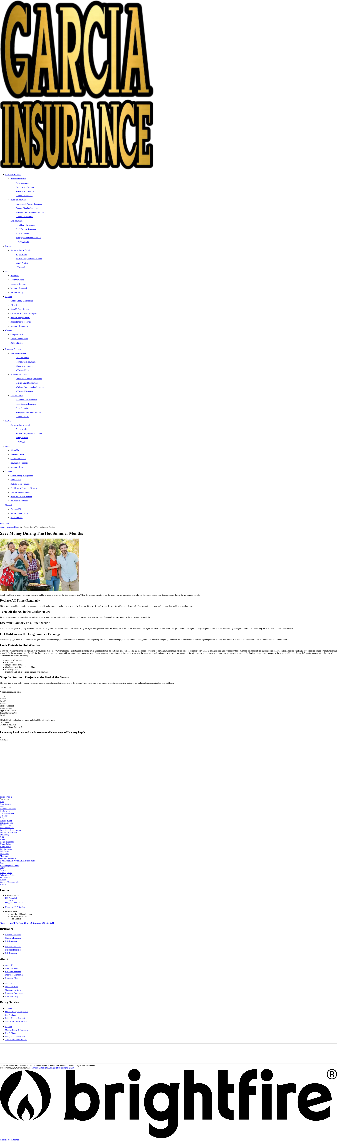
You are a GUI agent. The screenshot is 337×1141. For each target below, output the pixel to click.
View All (4, 884)
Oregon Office (17, 334)
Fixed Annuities (22, 233)
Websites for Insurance (9, 1140)
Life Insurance (17, 221)
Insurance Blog (17, 292)
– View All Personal (24, 195)
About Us (15, 275)
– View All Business (24, 216)
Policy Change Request (20, 317)
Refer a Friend (17, 343)
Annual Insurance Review (21, 322)
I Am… (8, 246)
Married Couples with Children (29, 259)
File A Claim (16, 305)
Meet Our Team (17, 280)
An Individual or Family (21, 250)
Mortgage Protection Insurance (28, 238)
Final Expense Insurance (26, 229)
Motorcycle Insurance (25, 191)
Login (71, 1068)
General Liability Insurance (27, 208)
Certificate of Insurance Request (24, 313)
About (8, 271)
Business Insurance (18, 200)
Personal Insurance (18, 179)
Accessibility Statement (58, 1068)
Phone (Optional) (7, 706)
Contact (8, 330)
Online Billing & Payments (22, 301)
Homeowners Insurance (26, 187)
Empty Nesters (22, 263)
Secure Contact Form (19, 339)
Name (3, 696)
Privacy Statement (39, 1068)
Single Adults (21, 254)
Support (8, 296)
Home (2, 527)
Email (3, 701)
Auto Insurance (22, 183)
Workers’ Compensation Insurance (30, 212)
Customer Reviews (18, 284)
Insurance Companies (19, 288)
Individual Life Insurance (26, 225)
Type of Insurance (8, 710)
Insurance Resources (19, 326)
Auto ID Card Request (20, 309)
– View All (20, 267)
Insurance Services (13, 174)
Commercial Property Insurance (29, 204)
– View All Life (22, 242)
